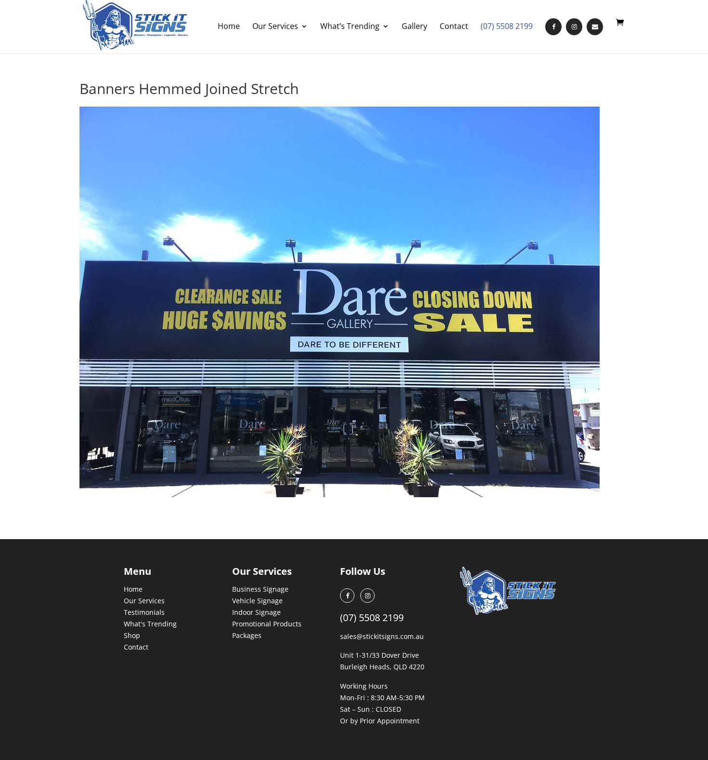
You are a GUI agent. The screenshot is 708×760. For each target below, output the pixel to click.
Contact (454, 27)
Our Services (275, 27)
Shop (132, 635)
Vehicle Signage (257, 600)
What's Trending (150, 623)
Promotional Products (267, 623)
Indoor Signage (256, 612)
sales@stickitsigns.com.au (382, 636)
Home (229, 27)
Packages (247, 635)
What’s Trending (350, 27)
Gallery (414, 27)
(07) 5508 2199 (507, 27)
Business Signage (260, 589)
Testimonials (144, 612)
